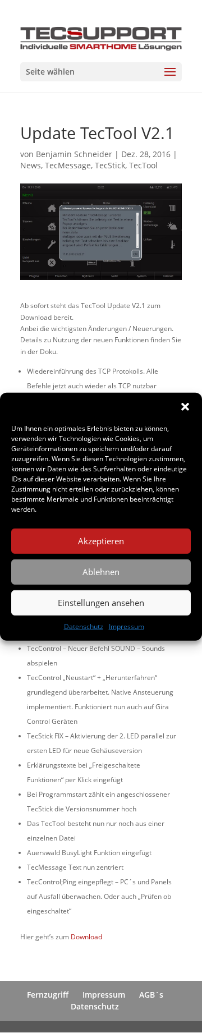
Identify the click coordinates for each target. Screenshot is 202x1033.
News (30, 165)
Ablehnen (101, 571)
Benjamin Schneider (74, 154)
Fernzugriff (47, 994)
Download (86, 937)
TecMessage (68, 165)
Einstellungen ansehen (101, 602)
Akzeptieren (101, 541)
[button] (185, 406)
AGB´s (151, 994)
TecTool (143, 165)
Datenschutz (83, 626)
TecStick (110, 165)
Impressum (126, 626)
